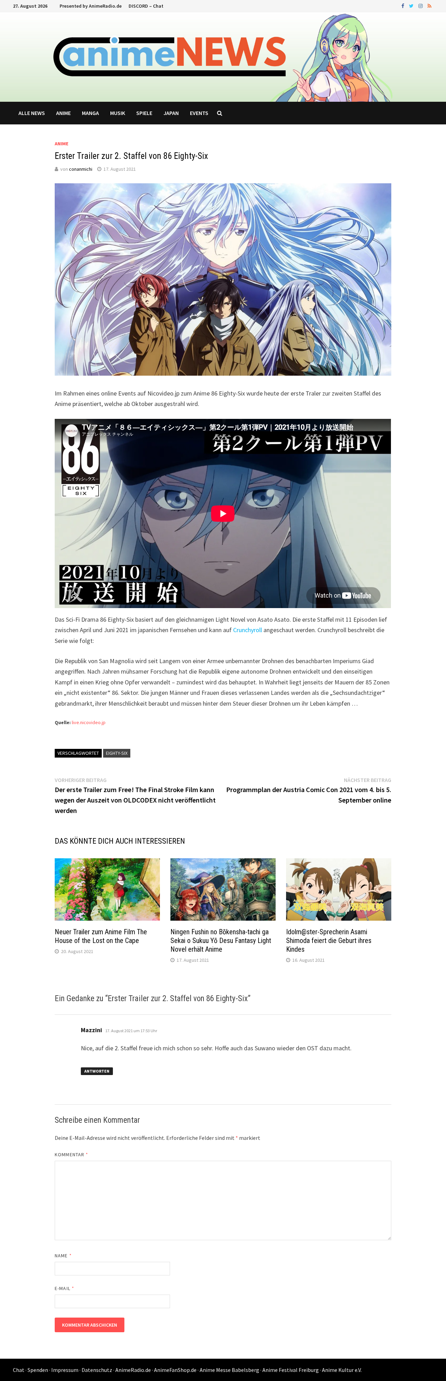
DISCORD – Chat (146, 6)
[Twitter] (412, 5)
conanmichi (80, 169)
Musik (117, 112)
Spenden (38, 1369)
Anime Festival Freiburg (290, 1369)
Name (63, 1255)
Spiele (144, 112)
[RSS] (429, 5)
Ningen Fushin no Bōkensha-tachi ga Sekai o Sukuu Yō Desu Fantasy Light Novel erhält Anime (220, 940)
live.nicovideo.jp (89, 722)
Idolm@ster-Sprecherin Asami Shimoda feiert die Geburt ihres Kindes (328, 940)
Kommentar (71, 1154)
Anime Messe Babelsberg (229, 1369)
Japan (171, 112)
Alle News (31, 112)
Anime (63, 112)
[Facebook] (403, 5)
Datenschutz (97, 1369)
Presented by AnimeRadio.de (91, 6)
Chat (18, 1369)
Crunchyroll (248, 630)
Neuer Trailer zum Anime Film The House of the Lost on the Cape (101, 936)
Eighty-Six (117, 753)
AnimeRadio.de (133, 1369)
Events (199, 112)
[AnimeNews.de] (223, 56)
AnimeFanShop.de (175, 1369)
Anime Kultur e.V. (342, 1369)
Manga (90, 112)
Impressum (64, 1369)
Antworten (96, 1071)
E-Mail (64, 1288)
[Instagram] (421, 5)
